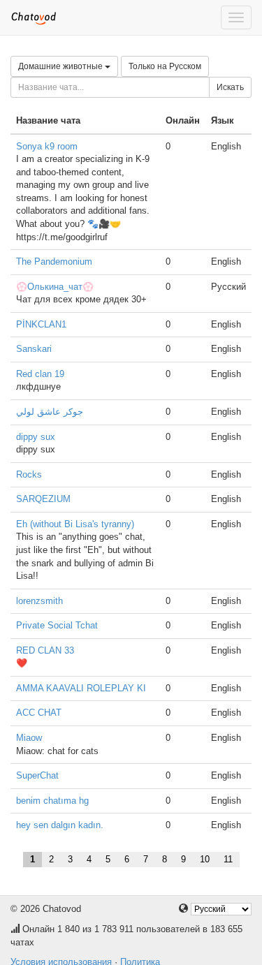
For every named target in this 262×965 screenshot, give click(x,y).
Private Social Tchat (57, 625)
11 (228, 859)
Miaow (29, 737)
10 (205, 859)
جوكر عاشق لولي (49, 411)
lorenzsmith (39, 601)
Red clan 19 (40, 374)
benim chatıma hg (52, 800)
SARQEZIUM (43, 499)
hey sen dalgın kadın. (59, 825)
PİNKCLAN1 (41, 324)
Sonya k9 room (47, 146)
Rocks (29, 474)
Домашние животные (61, 66)
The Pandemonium (54, 261)
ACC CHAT (38, 712)
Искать (230, 87)
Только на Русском (165, 66)
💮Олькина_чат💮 (55, 286)
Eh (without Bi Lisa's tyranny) (75, 524)
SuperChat (37, 775)
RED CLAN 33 (45, 650)
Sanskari (34, 349)
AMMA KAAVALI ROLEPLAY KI (81, 688)
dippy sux (35, 437)
